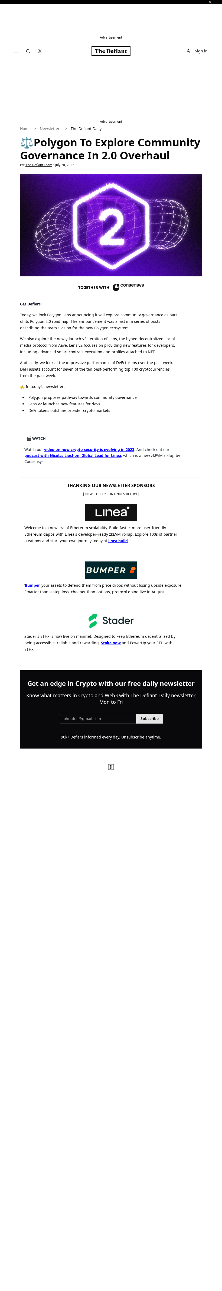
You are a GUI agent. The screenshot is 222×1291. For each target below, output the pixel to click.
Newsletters (50, 128)
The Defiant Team (38, 165)
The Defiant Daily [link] (86, 128)
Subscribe (150, 718)
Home (25, 128)
